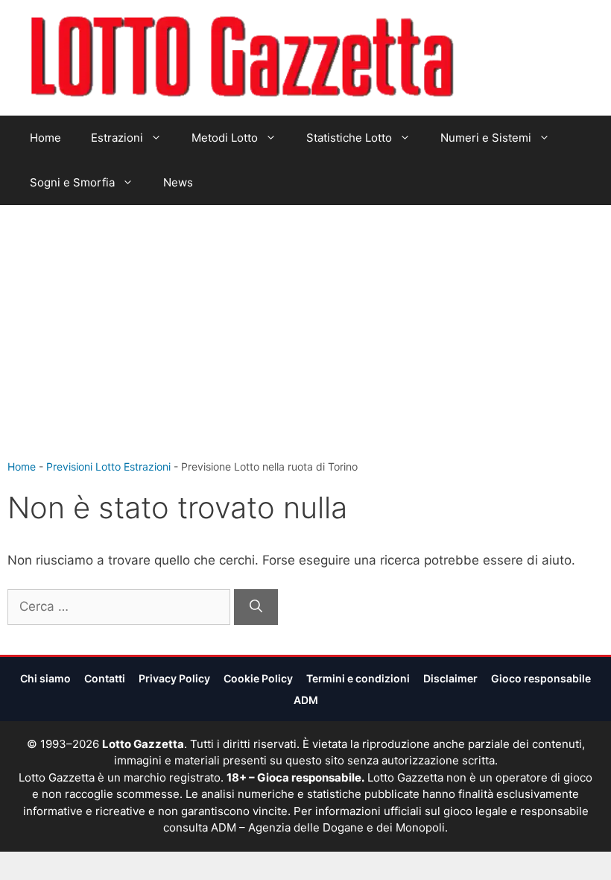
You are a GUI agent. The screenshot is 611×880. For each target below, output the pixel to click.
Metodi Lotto (224, 138)
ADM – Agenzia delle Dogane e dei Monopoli (328, 827)
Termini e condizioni (358, 678)
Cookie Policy (258, 678)
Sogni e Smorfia (72, 182)
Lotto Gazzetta (512, 58)
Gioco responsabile (541, 678)
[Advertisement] (305, 346)
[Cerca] (256, 607)
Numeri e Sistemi (485, 138)
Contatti (104, 678)
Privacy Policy (174, 678)
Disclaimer (450, 678)
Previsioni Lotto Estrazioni (108, 466)
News (178, 182)
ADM (306, 700)
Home (45, 138)
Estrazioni (117, 138)
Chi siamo (45, 678)
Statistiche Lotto (349, 138)
